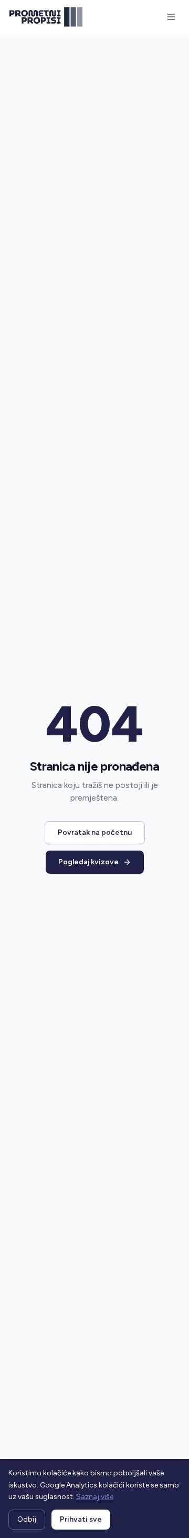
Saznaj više (94, 1496)
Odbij (26, 1519)
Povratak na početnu (95, 832)
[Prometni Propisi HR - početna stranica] (45, 16)
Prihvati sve (81, 1519)
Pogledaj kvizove (88, 861)
